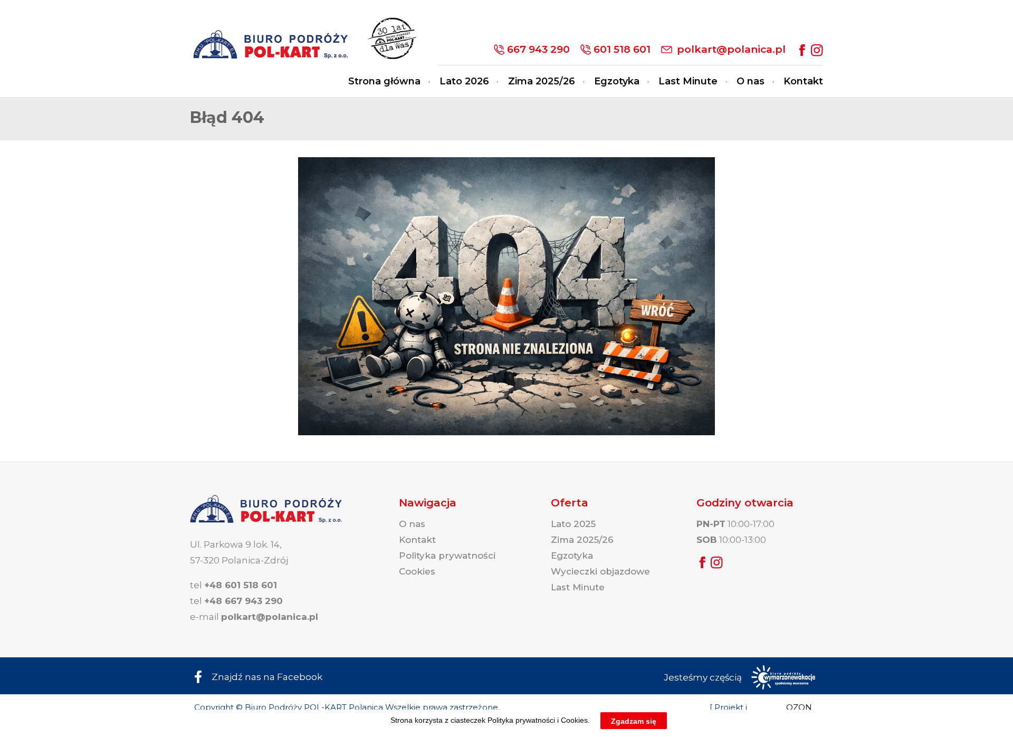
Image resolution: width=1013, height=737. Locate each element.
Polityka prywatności (447, 555)
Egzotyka (616, 81)
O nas (750, 81)
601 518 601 (622, 49)
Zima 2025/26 (541, 81)
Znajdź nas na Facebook (267, 677)
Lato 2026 (464, 81)
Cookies (417, 571)
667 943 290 (538, 49)
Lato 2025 (573, 524)
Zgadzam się (633, 720)
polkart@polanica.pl (731, 49)
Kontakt (803, 81)
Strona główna (384, 81)
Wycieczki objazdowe (600, 571)
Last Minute (688, 81)
